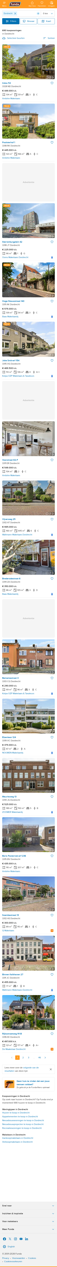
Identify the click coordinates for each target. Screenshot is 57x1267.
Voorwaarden (18, 1258)
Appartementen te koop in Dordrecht (20, 1116)
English (11, 1246)
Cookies (32, 1258)
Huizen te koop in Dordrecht (16, 1112)
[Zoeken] (38, 13)
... (34, 1057)
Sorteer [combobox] (51, 38)
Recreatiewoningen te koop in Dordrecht (22, 1128)
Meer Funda (8, 1229)
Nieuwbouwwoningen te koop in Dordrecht (23, 1120)
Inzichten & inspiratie (12, 1213)
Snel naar (7, 1205)
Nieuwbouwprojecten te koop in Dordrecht (23, 1124)
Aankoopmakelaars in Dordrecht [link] (17, 1138)
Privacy (5, 1258)
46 (39, 1057)
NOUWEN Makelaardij (12, 752)
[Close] (15, 13)
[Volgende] (45, 1057)
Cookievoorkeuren (13, 1261)
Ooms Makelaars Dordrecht (15, 257)
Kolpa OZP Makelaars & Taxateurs (18, 376)
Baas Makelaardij (10, 316)
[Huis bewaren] (52, 83)
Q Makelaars (8, 930)
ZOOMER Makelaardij (12, 812)
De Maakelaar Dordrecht (14, 1049)
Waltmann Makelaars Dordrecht (17, 534)
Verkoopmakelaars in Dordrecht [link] (17, 1142)
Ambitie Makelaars (11, 98)
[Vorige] (12, 1057)
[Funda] (17, 4)
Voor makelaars (10, 1221)
